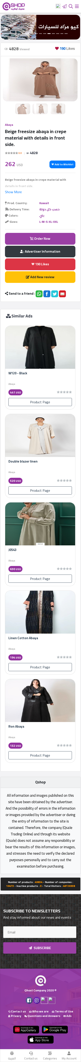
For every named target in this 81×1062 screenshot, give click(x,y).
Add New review (42, 277)
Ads (68, 1016)
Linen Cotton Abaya (23, 638)
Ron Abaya (16, 726)
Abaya (9, 124)
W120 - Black (17, 373)
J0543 (12, 550)
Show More (13, 191)
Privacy (15, 1016)
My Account (69, 1058)
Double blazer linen (23, 461)
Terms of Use (63, 1011)
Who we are (40, 1011)
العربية (12, 1058)
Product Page (40, 402)
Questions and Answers (43, 1016)
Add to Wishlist (63, 164)
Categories (50, 1058)
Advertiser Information (42, 251)
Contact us (31, 1058)
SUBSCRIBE (42, 948)
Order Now (41, 238)
